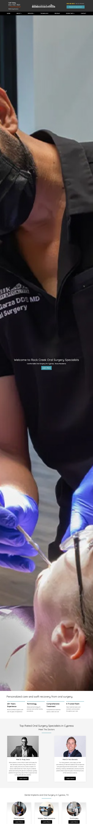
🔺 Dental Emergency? (14, 6)
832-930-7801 (14, 5)
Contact (83, 13)
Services (30, 13)
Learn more (23, 778)
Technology (44, 13)
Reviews (57, 13)
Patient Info (70, 13)
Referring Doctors (13, 9)
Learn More (46, 368)
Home (8, 13)
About (18, 13)
